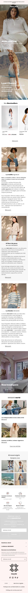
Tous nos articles (15, 446)
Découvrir (15, 141)
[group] (7, 495)
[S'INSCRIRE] (24, 559)
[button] (2, 7)
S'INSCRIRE (14, 534)
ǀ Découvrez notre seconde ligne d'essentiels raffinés (14, 2)
